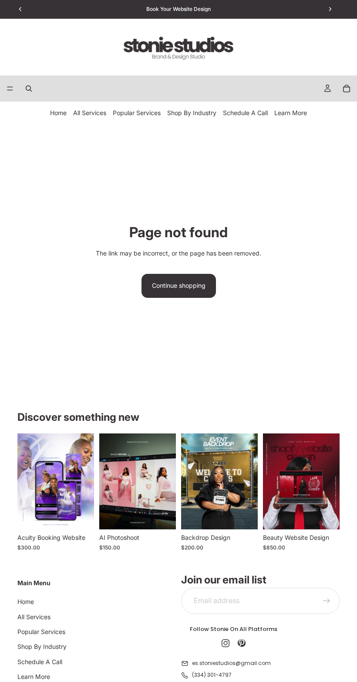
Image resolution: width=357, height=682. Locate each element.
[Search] (28, 88)
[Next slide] (84, 481)
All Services (89, 112)
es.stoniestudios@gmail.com (231, 663)
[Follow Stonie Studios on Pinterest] (241, 643)
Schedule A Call (245, 112)
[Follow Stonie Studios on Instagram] (225, 643)
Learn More (290, 112)
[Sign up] (326, 601)
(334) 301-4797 (212, 675)
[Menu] (10, 88)
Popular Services (137, 112)
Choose (169, 515)
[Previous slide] (27, 481)
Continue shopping (178, 285)
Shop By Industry (191, 112)
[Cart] (346, 88)
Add (251, 515)
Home (58, 112)
